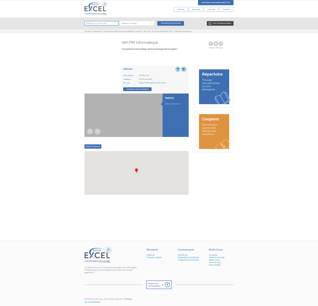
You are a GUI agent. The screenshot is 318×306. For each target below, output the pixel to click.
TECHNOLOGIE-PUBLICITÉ (162, 31)
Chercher (151, 255)
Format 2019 (215, 262)
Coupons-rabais (154, 257)
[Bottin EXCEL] (96, 8)
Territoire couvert (216, 257)
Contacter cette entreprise (137, 89)
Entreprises (97, 31)
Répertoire (196, 9)
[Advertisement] (159, 218)
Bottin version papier (222, 23)
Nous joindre (214, 265)
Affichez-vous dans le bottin (216, 2)
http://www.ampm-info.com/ (153, 83)
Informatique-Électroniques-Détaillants (119, 31)
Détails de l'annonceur (172, 104)
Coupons (226, 9)
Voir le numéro (145, 79)
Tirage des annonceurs (188, 260)
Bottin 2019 (214, 260)
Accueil (87, 31)
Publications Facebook (188, 257)
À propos (180, 9)
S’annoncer (183, 255)
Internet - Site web (143, 31)
